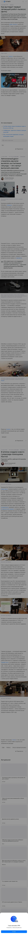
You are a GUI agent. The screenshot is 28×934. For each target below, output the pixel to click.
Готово (14, 931)
